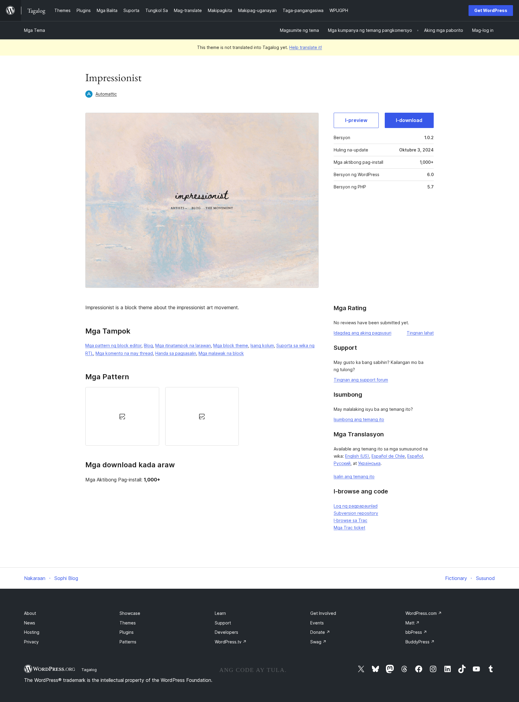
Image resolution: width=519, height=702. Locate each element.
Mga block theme (230, 345)
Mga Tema (34, 30)
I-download (409, 120)
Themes (128, 622)
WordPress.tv (231, 641)
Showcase (130, 613)
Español (415, 456)
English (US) (357, 456)
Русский (342, 463)
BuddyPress (420, 641)
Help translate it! (305, 47)
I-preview (356, 120)
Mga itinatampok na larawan (183, 345)
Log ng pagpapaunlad (356, 505)
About (30, 613)
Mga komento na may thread (124, 353)
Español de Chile (388, 456)
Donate (320, 632)
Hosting (31, 632)
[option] (122, 416)
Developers (226, 632)
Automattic (106, 93)
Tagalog (89, 669)
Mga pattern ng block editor (113, 345)
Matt (412, 622)
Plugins (127, 632)
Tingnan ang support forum (361, 379)
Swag (318, 641)
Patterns (128, 641)
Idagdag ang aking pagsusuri (362, 332)
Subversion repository (356, 513)
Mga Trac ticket (349, 527)
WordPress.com (423, 613)
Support (223, 622)
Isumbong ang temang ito (359, 419)
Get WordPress (490, 10)
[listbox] (202, 416)
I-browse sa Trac (350, 520)
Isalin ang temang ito (354, 476)
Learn (220, 613)
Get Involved (323, 613)
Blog (148, 345)
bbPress (416, 632)
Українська (369, 463)
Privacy (31, 641)
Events (317, 622)
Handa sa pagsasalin (175, 353)
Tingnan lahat (420, 332)
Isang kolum (262, 345)
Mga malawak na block (221, 353)
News (29, 622)
